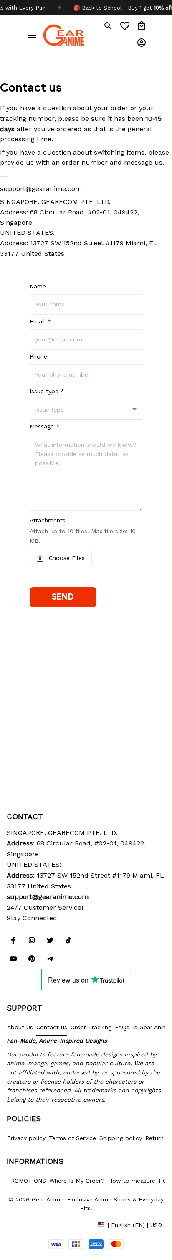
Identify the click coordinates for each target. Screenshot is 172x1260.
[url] (48, 896)
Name (38, 286)
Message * (45, 426)
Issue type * (47, 391)
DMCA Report (25, 1224)
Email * (40, 321)
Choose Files (66, 558)
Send (63, 597)
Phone (38, 356)
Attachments (48, 520)
